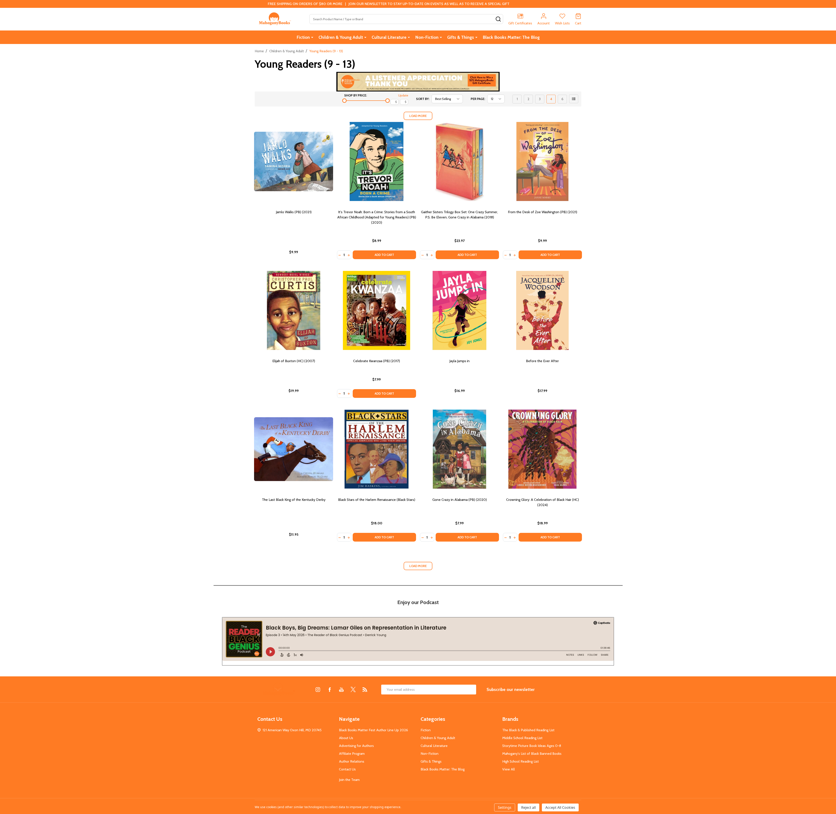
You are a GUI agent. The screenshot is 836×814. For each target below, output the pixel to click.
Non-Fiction (426, 37)
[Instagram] (318, 689)
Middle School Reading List (522, 738)
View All (508, 769)
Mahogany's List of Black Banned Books (531, 754)
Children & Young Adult (341, 37)
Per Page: (478, 99)
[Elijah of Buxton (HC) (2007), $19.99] (293, 310)
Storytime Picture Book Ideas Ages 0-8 (531, 746)
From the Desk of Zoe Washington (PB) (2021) (542, 212)
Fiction (303, 37)
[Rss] (365, 689)
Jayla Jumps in (459, 361)
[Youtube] (341, 689)
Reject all (528, 807)
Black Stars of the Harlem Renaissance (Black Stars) (376, 500)
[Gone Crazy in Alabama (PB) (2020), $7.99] (459, 449)
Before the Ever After (542, 361)
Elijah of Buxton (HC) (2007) (293, 361)
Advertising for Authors (356, 746)
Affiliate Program (352, 754)
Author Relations (351, 761)
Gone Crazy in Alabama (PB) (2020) (459, 500)
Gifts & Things (460, 37)
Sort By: (422, 99)
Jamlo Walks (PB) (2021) (294, 212)
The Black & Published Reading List (528, 730)
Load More (418, 116)
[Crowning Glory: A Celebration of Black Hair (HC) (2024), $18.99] (542, 449)
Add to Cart (384, 255)
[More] (312, 37)
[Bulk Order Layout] (573, 99)
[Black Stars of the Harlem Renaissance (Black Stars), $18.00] (376, 449)
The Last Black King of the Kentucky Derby (293, 500)
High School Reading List (520, 761)
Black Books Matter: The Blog (511, 37)
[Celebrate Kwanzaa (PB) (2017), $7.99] (376, 310)
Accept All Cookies (560, 807)
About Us (346, 738)
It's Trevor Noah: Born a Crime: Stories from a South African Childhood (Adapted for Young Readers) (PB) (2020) (376, 217)
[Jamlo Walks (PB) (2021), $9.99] (293, 161)
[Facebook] (329, 689)
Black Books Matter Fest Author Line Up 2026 (373, 730)
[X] (353, 689)
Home (259, 51)
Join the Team (349, 780)
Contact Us (347, 769)
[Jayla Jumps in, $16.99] (459, 310)
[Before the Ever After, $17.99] (542, 310)
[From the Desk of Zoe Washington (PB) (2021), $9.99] (542, 161)
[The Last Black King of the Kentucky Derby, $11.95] (293, 449)
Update (403, 95)
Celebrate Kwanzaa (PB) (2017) (376, 361)
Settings (504, 807)
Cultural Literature (389, 37)
